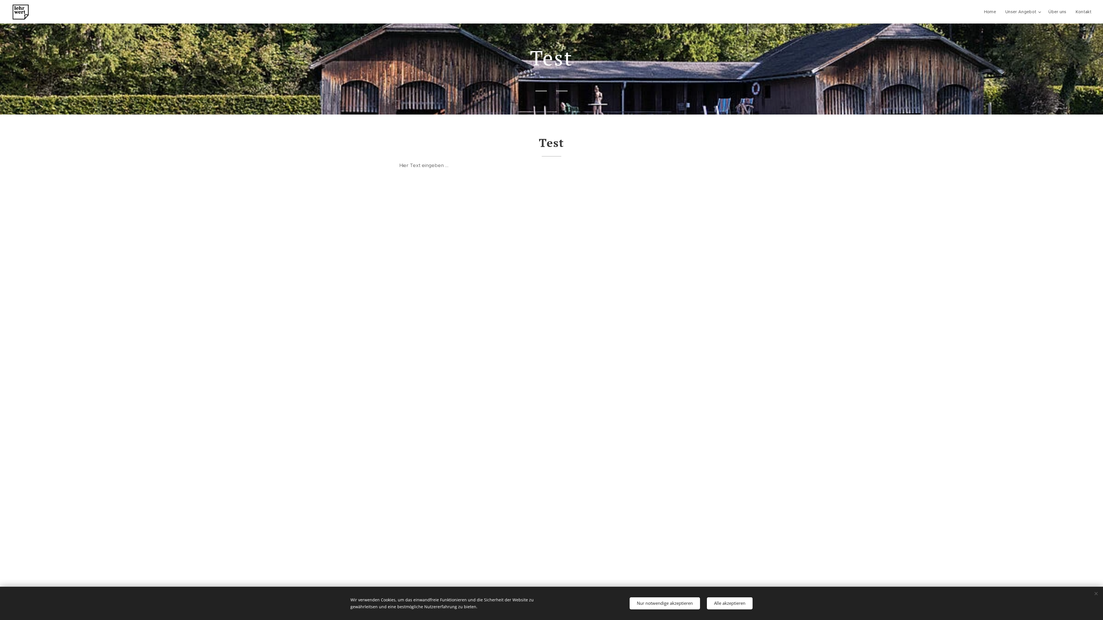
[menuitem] (992, 12)
